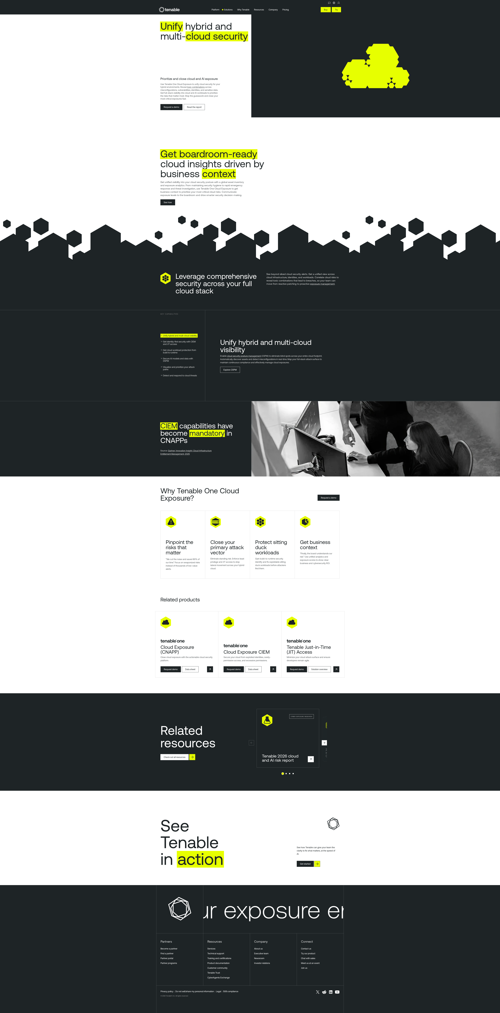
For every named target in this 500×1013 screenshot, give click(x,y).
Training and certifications (219, 958)
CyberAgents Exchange (218, 977)
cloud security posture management (244, 356)
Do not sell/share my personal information (194, 991)
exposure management (322, 283)
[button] (251, 742)
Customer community (217, 968)
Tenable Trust (213, 973)
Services (211, 948)
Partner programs (169, 963)
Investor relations (262, 963)
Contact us (306, 948)
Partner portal (167, 958)
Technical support (215, 953)
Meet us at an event (310, 963)
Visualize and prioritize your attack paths (179, 368)
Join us (304, 968)
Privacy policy (167, 991)
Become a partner (169, 948)
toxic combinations (196, 87)
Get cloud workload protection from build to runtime (179, 351)
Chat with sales (308, 958)
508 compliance (230, 991)
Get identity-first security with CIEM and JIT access (179, 342)
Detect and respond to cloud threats (180, 375)
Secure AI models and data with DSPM (178, 359)
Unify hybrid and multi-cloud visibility (180, 335)
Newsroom (259, 958)
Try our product (308, 953)
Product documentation (218, 963)
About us (258, 948)
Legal (218, 991)
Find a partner (167, 953)
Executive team (261, 953)
